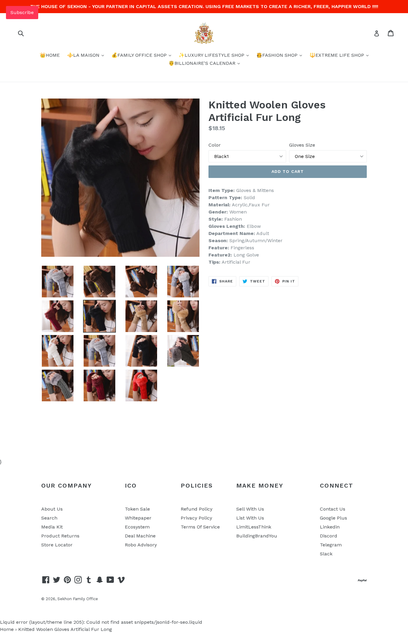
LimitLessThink (253, 527)
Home (7, 629)
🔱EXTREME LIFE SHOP (337, 55)
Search (49, 518)
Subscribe (22, 12)
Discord (328, 536)
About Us (52, 509)
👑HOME (50, 55)
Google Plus (333, 518)
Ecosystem (137, 527)
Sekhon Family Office (77, 599)
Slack (326, 554)
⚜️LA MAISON (84, 55)
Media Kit (52, 527)
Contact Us (332, 509)
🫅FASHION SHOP (277, 55)
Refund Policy (196, 509)
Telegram (331, 545)
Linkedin (330, 527)
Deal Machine (140, 536)
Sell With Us (250, 509)
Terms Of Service (200, 527)
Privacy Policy (196, 518)
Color (214, 145)
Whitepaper (138, 518)
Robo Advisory (141, 545)
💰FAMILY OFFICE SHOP (139, 55)
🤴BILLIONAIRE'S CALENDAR (202, 63)
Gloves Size (302, 145)
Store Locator (57, 545)
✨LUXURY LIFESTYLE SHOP (212, 55)
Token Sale (137, 509)
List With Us (250, 518)
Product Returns (60, 536)
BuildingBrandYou (256, 536)
